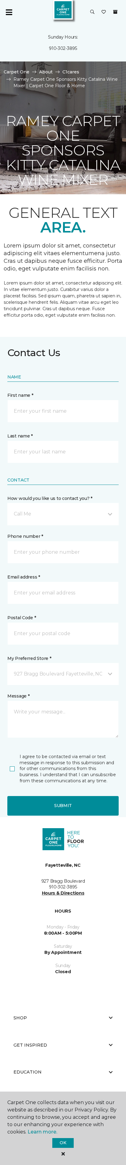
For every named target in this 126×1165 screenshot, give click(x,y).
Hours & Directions (63, 893)
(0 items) (115, 12)
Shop (20, 1018)
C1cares (70, 72)
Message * (18, 696)
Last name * (20, 436)
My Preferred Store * (29, 658)
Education (27, 1072)
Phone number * (25, 536)
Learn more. (42, 1132)
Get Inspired (30, 1045)
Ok (63, 1142)
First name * (20, 395)
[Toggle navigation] (9, 12)
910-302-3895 (63, 48)
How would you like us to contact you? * (49, 498)
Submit (63, 805)
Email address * (23, 577)
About (46, 72)
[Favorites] (103, 12)
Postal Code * (21, 618)
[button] (92, 12)
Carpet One (16, 72)
